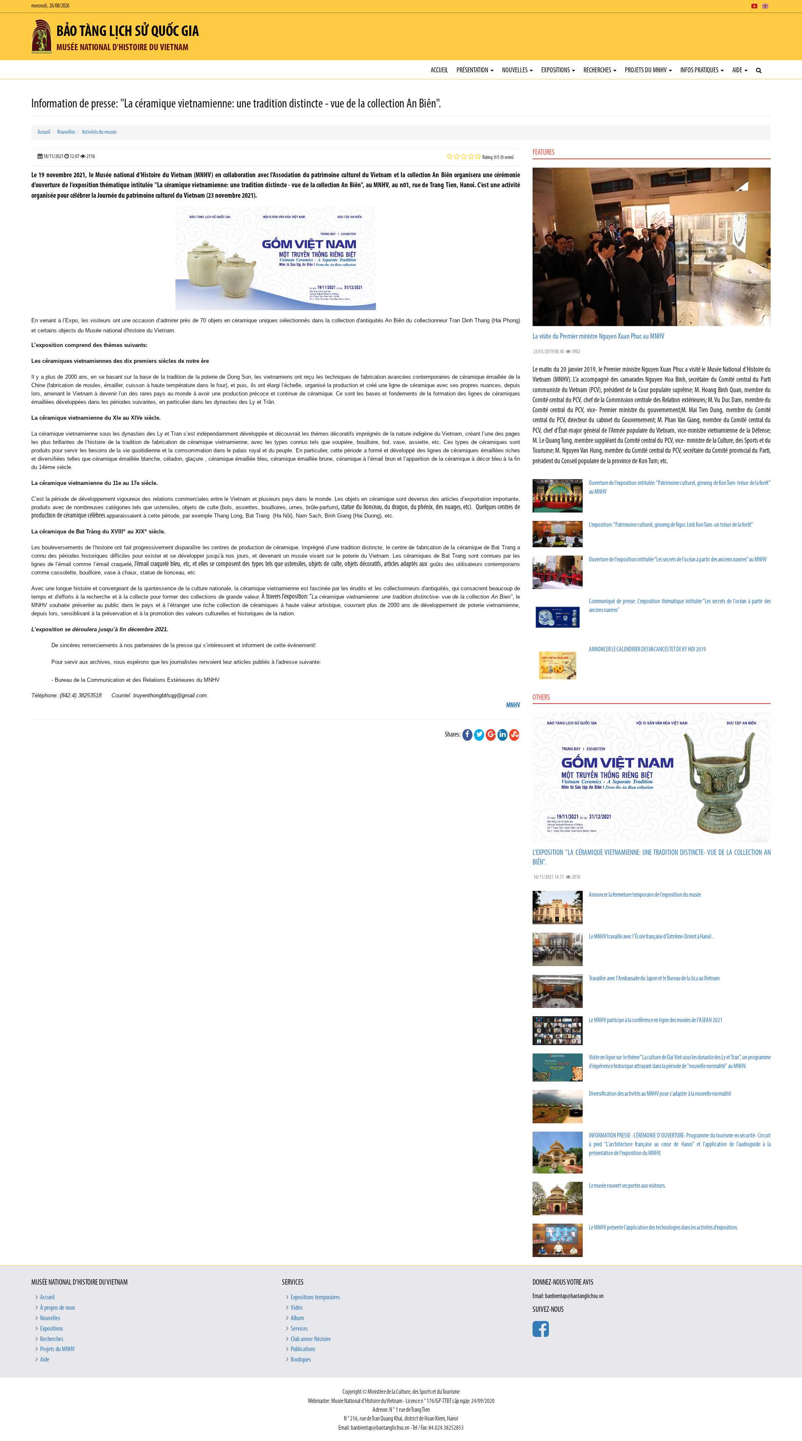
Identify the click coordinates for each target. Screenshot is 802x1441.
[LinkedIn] (502, 735)
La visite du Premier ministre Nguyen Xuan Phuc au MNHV (599, 337)
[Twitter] (479, 735)
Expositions (556, 70)
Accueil (439, 70)
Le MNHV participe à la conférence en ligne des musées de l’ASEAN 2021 (656, 1021)
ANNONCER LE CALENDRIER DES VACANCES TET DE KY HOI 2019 (647, 650)
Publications (303, 1349)
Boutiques (301, 1360)
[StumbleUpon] (514, 735)
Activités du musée (99, 132)
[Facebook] (467, 735)
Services (299, 1329)
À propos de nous (57, 1308)
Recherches (598, 70)
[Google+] (491, 735)
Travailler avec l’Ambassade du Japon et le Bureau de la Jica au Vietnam (654, 979)
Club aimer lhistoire (311, 1339)
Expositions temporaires (315, 1297)
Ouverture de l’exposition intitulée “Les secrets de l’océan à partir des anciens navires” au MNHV (677, 560)
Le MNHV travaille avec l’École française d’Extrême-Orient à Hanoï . (651, 937)
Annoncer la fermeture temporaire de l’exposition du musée (645, 895)
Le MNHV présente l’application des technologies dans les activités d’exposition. (663, 1228)
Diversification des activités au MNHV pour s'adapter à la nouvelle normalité (660, 1094)
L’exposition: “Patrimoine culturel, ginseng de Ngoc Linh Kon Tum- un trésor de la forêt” (671, 525)
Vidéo (296, 1308)
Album (297, 1318)
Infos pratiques (700, 70)
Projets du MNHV (646, 70)
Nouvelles (515, 70)
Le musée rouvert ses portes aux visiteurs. (627, 1186)
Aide (738, 70)
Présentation (473, 70)
